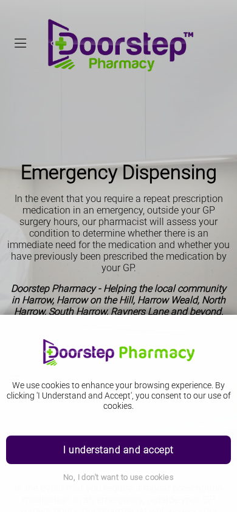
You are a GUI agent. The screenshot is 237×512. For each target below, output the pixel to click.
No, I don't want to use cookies (118, 477)
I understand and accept (118, 450)
